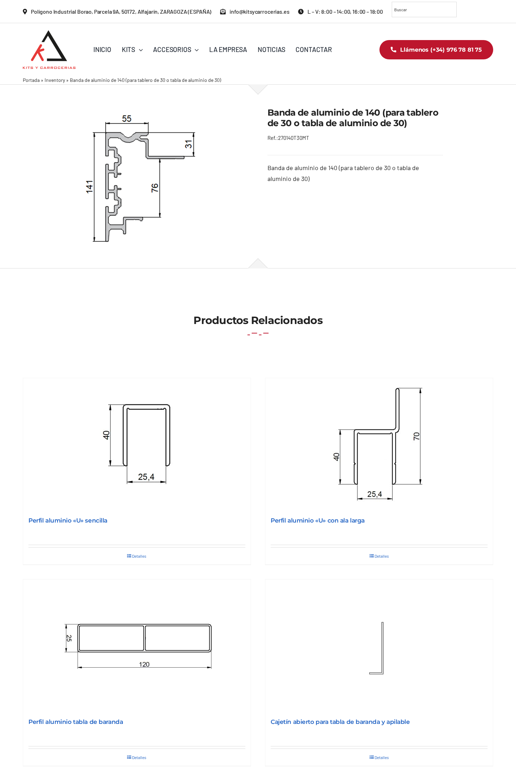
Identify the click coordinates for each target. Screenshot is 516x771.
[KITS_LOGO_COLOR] (49, 33)
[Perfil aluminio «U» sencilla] (137, 444)
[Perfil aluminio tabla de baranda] (137, 645)
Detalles (139, 555)
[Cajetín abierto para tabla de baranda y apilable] (379, 645)
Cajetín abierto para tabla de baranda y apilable (340, 721)
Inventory (55, 80)
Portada (31, 80)
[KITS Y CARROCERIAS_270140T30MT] (136, 176)
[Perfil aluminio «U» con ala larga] (379, 444)
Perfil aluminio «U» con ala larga (318, 520)
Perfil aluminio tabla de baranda (75, 721)
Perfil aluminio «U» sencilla (67, 520)
